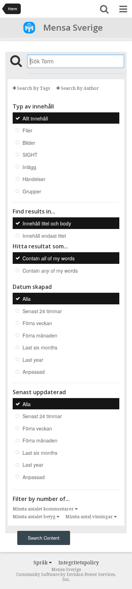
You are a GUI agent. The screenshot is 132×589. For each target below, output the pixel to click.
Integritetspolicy (78, 562)
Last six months (40, 347)
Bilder (29, 142)
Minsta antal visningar (89, 516)
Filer (27, 130)
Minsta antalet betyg (35, 516)
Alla (27, 298)
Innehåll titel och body (47, 223)
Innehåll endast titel (44, 235)
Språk (41, 562)
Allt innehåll (35, 118)
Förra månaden (40, 335)
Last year (33, 359)
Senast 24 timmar (42, 310)
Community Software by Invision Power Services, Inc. (66, 577)
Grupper (32, 190)
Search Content (43, 537)
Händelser (34, 178)
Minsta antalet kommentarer (44, 509)
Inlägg (29, 166)
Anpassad (34, 371)
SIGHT (30, 154)
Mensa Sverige (73, 27)
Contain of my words (49, 258)
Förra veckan (37, 323)
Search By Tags (33, 88)
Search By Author (79, 88)
